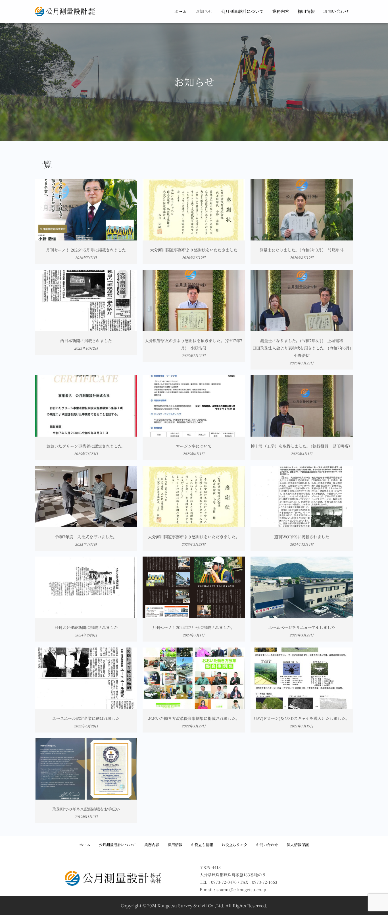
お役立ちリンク (234, 844)
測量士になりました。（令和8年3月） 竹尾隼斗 (302, 250)
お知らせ (203, 11)
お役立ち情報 (202, 844)
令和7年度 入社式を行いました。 (86, 537)
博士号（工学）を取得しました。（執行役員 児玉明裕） (301, 446)
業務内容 (280, 11)
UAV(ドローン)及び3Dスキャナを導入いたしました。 (301, 718)
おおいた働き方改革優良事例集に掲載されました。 (193, 718)
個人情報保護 (298, 844)
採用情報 (306, 11)
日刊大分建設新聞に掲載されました (86, 627)
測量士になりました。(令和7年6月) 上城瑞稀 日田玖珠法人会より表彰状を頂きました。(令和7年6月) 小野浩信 (303, 348)
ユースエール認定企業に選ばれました (86, 718)
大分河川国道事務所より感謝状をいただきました (193, 250)
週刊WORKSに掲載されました (301, 537)
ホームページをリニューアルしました (301, 627)
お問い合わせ (336, 11)
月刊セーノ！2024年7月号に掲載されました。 (193, 627)
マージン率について (194, 446)
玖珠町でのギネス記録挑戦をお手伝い (86, 809)
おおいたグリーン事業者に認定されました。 (86, 446)
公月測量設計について (242, 11)
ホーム (180, 11)
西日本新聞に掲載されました (86, 340)
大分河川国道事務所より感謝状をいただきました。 (193, 537)
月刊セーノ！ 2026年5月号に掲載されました (86, 250)
